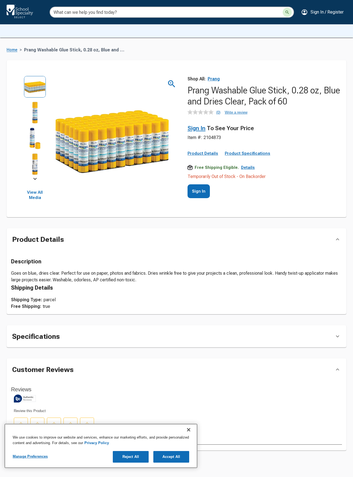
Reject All (130, 457)
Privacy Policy (96, 443)
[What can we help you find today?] (287, 12)
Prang (214, 79)
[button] (322, 12)
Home (12, 50)
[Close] (189, 430)
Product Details (203, 153)
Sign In (196, 128)
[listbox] (35, 127)
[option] (35, 88)
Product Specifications (247, 153)
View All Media (35, 195)
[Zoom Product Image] (171, 84)
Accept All (171, 457)
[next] (35, 179)
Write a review (236, 112)
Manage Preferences (30, 456)
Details (248, 167)
